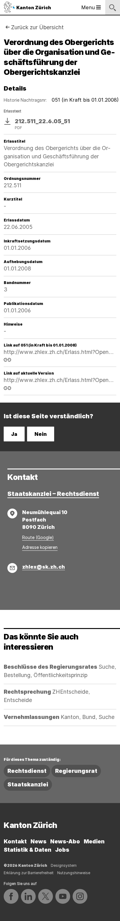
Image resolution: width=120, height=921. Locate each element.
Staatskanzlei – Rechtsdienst (53, 493)
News (38, 841)
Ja (14, 434)
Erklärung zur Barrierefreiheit (29, 872)
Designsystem (64, 865)
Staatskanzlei (27, 784)
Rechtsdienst (26, 771)
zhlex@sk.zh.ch (43, 567)
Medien (94, 841)
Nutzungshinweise (73, 872)
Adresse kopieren (40, 547)
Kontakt (15, 841)
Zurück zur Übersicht (37, 27)
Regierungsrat (76, 771)
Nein (40, 434)
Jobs (62, 849)
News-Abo (65, 841)
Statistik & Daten (27, 849)
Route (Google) (38, 537)
